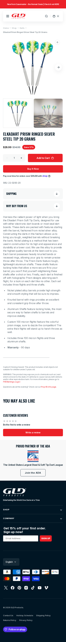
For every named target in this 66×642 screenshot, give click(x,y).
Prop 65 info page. (49, 387)
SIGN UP (45, 538)
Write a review (32, 432)
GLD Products (17, 607)
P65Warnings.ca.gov (11, 382)
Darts (22, 28)
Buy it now (33, 168)
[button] (7, 16)
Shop (14, 28)
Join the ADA (33, 472)
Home (6, 28)
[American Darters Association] (32, 456)
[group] (33, 6)
